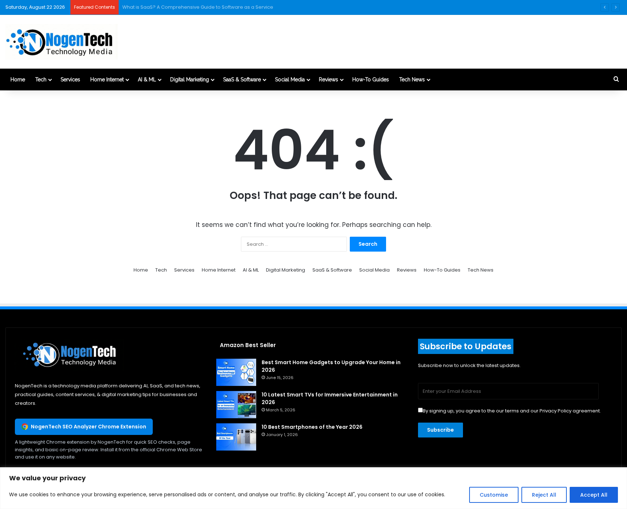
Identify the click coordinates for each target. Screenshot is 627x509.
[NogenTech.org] (61, 42)
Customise (494, 494)
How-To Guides (370, 79)
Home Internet (107, 79)
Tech (40, 79)
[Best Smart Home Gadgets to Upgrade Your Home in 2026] (236, 372)
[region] (313, 488)
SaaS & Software (242, 79)
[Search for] (616, 79)
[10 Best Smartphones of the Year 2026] (236, 437)
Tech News (412, 79)
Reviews (328, 79)
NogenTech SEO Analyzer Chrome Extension (88, 426)
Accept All (593, 494)
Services (70, 79)
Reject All (544, 494)
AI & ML (147, 79)
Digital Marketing (189, 79)
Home (18, 79)
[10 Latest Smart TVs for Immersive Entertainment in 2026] (236, 404)
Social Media (290, 79)
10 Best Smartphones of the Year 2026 (312, 427)
